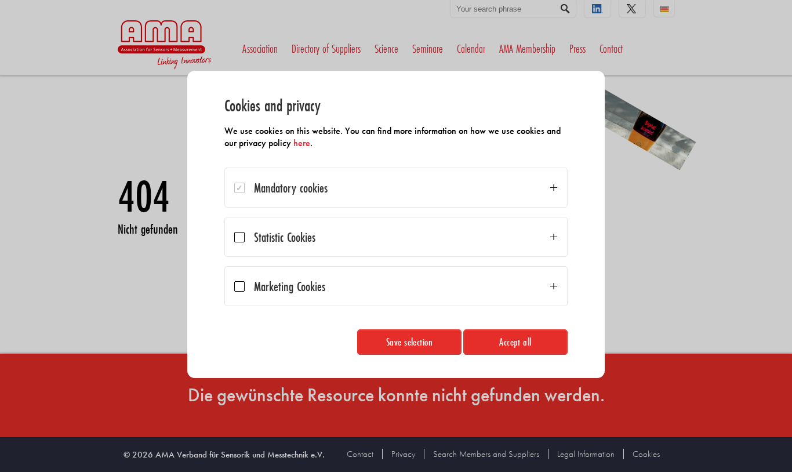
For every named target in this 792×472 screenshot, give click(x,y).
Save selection (409, 342)
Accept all (515, 342)
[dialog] (396, 224)
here (301, 143)
